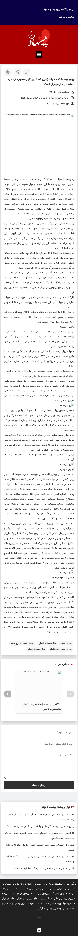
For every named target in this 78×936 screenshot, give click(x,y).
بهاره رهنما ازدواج (47, 643)
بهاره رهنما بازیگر (36, 649)
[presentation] (70, 694)
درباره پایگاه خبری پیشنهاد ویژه (58, 9)
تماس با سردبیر (66, 17)
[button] (39, 54)
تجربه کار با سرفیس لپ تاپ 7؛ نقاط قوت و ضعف (39, 868)
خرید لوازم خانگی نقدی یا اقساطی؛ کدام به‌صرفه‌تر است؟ (36, 826)
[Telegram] (39, 930)
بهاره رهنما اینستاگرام (61, 649)
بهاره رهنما (68, 179)
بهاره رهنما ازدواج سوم (22, 643)
